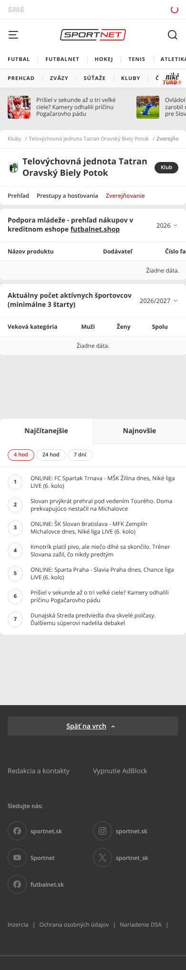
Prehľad (18, 196)
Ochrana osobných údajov (74, 924)
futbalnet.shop (95, 229)
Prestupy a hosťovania (67, 196)
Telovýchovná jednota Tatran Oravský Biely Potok (89, 139)
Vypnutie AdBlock (120, 770)
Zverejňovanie (125, 196)
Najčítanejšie (46, 430)
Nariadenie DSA (141, 924)
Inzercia (18, 924)
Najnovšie (139, 430)
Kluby (14, 139)
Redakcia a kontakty (39, 770)
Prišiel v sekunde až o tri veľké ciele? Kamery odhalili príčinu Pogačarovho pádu (75, 107)
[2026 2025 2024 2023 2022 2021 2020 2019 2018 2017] (167, 225)
